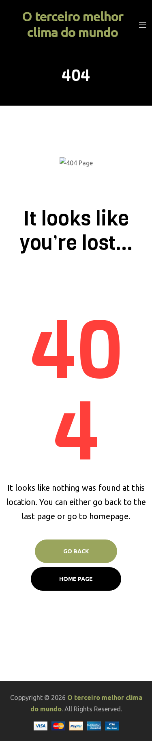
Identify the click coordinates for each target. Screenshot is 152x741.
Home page (76, 579)
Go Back (76, 551)
